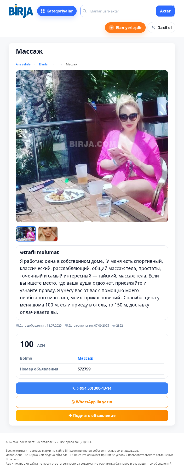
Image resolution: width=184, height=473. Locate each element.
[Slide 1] (87, 221)
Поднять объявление (93, 415)
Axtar (165, 11)
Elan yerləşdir (126, 27)
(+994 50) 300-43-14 (93, 388)
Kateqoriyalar (59, 11)
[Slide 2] (96, 221)
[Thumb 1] (26, 234)
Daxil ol (164, 27)
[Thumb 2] (48, 234)
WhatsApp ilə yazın (93, 401)
